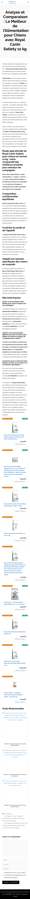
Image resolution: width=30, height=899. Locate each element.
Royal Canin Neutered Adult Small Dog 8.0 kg (14, 633)
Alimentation (8, 813)
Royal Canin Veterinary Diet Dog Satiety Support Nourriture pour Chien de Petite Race (14, 437)
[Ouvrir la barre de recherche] (2, 2)
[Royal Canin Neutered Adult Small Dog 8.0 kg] (15, 623)
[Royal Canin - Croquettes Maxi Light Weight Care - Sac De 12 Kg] (15, 594)
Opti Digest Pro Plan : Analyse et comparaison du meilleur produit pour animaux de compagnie (13, 818)
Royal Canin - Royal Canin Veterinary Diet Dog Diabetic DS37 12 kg (14, 663)
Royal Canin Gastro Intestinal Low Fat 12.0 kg (14, 534)
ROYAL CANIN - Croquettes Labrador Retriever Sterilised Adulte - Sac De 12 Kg (13, 694)
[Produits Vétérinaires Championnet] (16, 2)
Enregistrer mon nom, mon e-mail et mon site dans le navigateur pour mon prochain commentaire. (15, 875)
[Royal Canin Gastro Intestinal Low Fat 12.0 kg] (15, 525)
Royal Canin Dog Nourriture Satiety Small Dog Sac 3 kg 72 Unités (15, 505)
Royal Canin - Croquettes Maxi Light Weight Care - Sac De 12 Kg (14, 603)
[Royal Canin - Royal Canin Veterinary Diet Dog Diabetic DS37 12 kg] (15, 653)
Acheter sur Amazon (20, 444)
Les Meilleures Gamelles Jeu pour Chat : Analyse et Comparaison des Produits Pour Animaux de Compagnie (14, 825)
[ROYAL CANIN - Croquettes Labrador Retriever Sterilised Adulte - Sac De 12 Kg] (15, 685)
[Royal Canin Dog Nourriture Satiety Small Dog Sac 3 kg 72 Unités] (15, 496)
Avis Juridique (17, 894)
